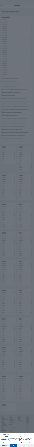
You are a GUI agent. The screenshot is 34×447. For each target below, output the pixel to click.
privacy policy (19, 442)
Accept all (13, 445)
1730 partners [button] (6, 436)
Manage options (4, 445)
